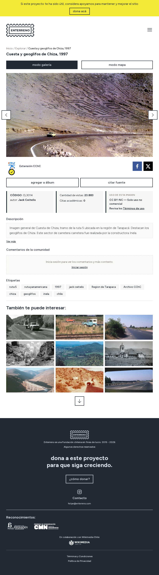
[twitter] (148, 166)
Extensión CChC (30, 166)
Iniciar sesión (80, 267)
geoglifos (30, 294)
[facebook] (137, 166)
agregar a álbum (42, 182)
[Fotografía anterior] (6, 115)
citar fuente (116, 182)
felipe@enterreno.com (79, 503)
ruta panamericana (35, 287)
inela (46, 294)
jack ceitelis (76, 287)
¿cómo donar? (79, 479)
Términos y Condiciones (79, 556)
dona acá (79, 11)
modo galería (41, 65)
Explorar (20, 48)
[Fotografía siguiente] (152, 115)
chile (60, 294)
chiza (12, 294)
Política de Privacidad (79, 561)
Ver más (11, 241)
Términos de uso (133, 208)
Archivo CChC (132, 287)
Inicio (9, 48)
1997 (58, 287)
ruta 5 (13, 287)
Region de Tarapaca (104, 287)
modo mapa (117, 65)
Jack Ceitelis (27, 200)
